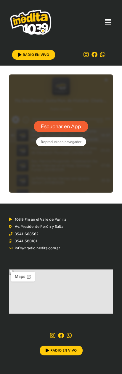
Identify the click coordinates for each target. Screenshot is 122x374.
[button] (108, 22)
